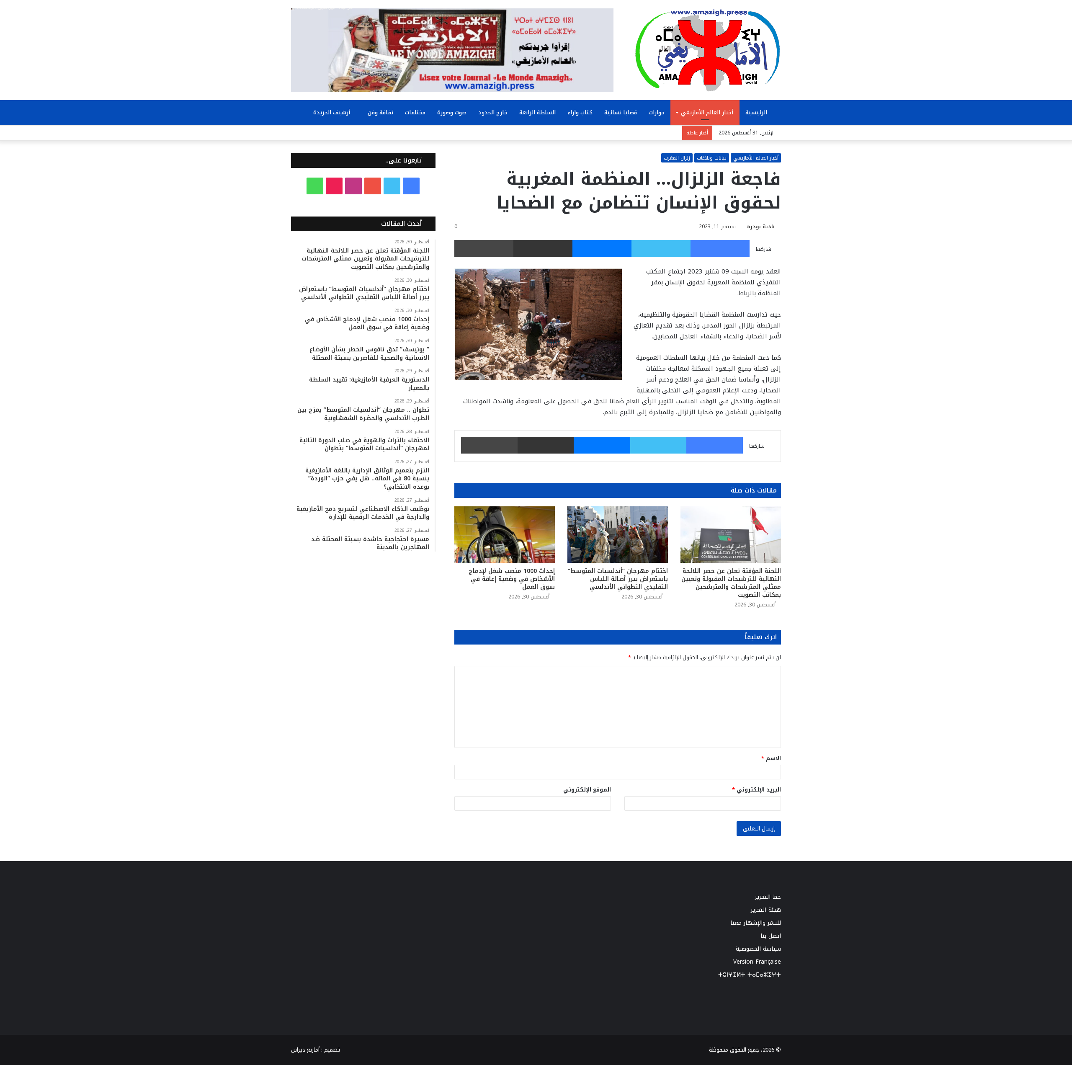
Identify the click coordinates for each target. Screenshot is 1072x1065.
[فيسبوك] (720, 248)
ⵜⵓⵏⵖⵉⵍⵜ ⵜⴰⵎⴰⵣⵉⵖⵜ (749, 975)
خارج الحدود (493, 112)
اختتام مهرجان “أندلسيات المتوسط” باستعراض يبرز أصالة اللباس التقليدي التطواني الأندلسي (618, 579)
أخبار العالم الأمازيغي (707, 112)
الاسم (771, 758)
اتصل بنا (770, 936)
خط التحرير (768, 897)
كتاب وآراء (580, 112)
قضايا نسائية (620, 112)
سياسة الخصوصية (758, 949)
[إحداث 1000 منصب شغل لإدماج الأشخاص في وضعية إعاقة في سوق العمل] (504, 534)
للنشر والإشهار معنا (755, 923)
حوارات (657, 112)
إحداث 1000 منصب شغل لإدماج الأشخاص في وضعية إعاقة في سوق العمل (512, 579)
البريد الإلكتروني (756, 789)
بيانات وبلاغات (712, 157)
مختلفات (415, 112)
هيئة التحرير (766, 910)
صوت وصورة (451, 112)
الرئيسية (757, 112)
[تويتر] (661, 248)
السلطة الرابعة (537, 112)
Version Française (757, 962)
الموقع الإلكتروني (587, 789)
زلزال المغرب (677, 157)
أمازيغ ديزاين (305, 1049)
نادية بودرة (761, 226)
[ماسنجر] (601, 248)
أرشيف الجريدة (332, 112)
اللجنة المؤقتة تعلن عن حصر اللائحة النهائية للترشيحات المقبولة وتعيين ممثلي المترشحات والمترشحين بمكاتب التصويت (731, 583)
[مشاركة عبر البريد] (542, 248)
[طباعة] (483, 248)
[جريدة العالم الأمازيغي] (707, 50)
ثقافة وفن (380, 112)
